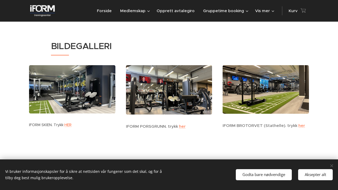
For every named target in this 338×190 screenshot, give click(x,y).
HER (68, 124)
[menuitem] (106, 10)
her (182, 126)
